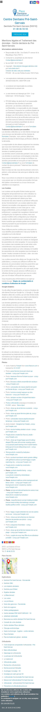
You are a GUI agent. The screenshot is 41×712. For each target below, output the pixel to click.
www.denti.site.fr (13, 68)
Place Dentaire (9, 634)
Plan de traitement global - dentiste (15, 637)
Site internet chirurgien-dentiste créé (25, 66)
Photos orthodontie (12, 403)
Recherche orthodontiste (12, 665)
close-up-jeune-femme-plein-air (20, 413)
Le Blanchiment (9, 595)
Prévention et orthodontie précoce (15, 686)
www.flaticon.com (31, 366)
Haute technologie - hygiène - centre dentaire (19, 631)
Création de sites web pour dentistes (18, 71)
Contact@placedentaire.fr (14, 60)
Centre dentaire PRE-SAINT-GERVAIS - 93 (17, 613)
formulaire (32, 126)
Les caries (7, 598)
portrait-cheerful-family (18, 470)
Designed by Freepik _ (23, 424)
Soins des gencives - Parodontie (14, 604)
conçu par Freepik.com (20, 373)
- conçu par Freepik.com (20, 421)
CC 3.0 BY (17, 368)
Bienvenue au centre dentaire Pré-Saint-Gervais (19, 619)
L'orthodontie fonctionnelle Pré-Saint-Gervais (19, 677)
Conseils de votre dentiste (12, 622)
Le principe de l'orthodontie (13, 656)
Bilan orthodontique (10, 650)
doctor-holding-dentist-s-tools (20, 429)
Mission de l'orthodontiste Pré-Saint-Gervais (18, 680)
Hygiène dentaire (9, 592)
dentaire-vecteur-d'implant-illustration (22, 397)
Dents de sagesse (10, 607)
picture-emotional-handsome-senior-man (24, 490)
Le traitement (8, 659)
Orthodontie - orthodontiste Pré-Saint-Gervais (19, 683)
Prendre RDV (20, 34)
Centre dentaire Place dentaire (14, 625)
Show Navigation (2, 2)
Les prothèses (8, 601)
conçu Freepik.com (12, 384)
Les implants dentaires (11, 586)
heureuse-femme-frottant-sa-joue (21, 376)
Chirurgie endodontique (11, 628)
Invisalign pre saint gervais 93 (13, 674)
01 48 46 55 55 (20, 29)
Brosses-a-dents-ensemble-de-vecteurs (23, 382)
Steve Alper (21, 405)
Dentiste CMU (8, 583)
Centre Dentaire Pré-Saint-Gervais (20, 21)
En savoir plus (7, 703)
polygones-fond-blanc (17, 525)
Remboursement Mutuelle (12, 668)
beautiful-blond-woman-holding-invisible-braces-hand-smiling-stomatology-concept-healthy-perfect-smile (22, 502)
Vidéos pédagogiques (11, 610)
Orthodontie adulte (10, 662)
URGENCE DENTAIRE (11, 616)
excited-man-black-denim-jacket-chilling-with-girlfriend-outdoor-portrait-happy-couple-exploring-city (21, 460)
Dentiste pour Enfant (10, 589)
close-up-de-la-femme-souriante (21, 408)
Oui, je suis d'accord (11, 708)
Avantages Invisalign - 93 (12, 671)
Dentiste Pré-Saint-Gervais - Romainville (17, 580)
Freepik (18, 366)
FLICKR (8, 405)
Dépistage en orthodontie (12, 653)
